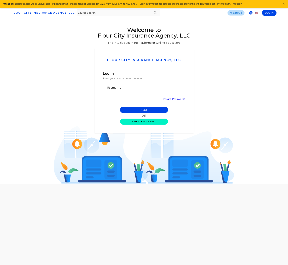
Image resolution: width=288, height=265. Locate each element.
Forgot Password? (174, 99)
